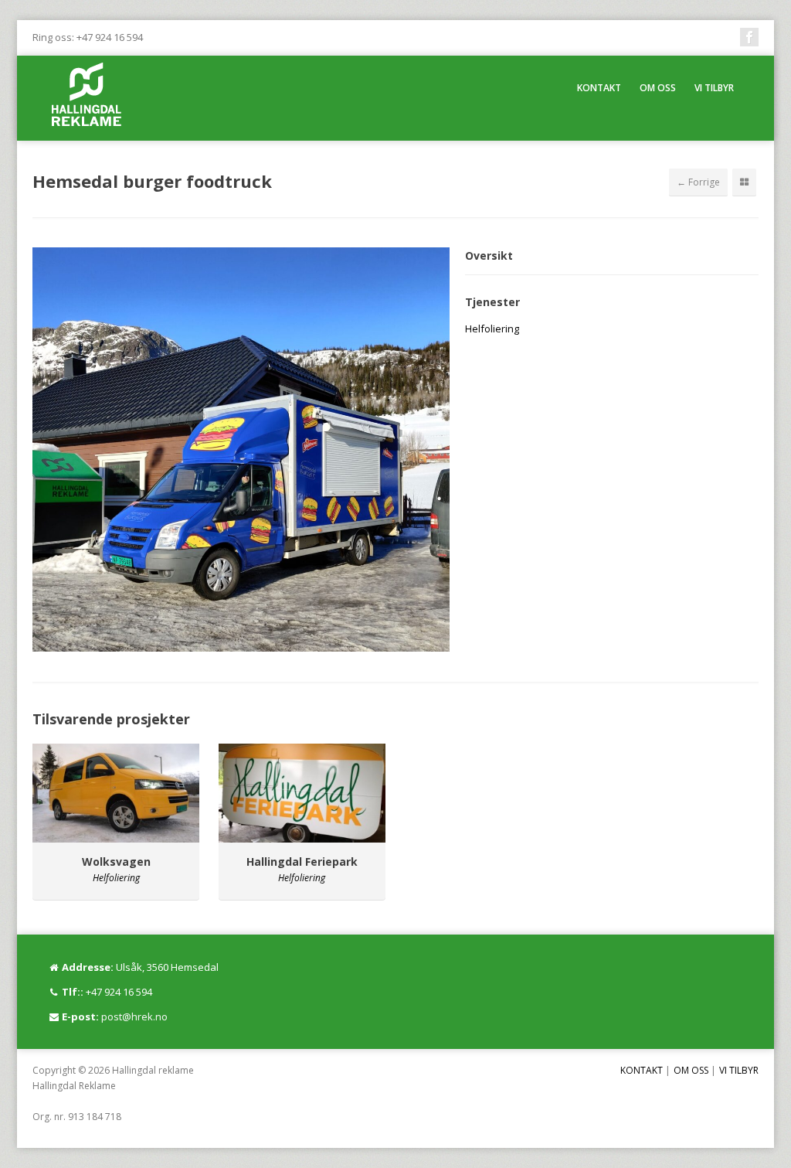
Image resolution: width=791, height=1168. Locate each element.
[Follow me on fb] (749, 37)
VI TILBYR (714, 87)
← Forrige (698, 182)
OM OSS (658, 87)
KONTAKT (599, 87)
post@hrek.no (134, 1016)
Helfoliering (492, 328)
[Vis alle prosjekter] (744, 182)
